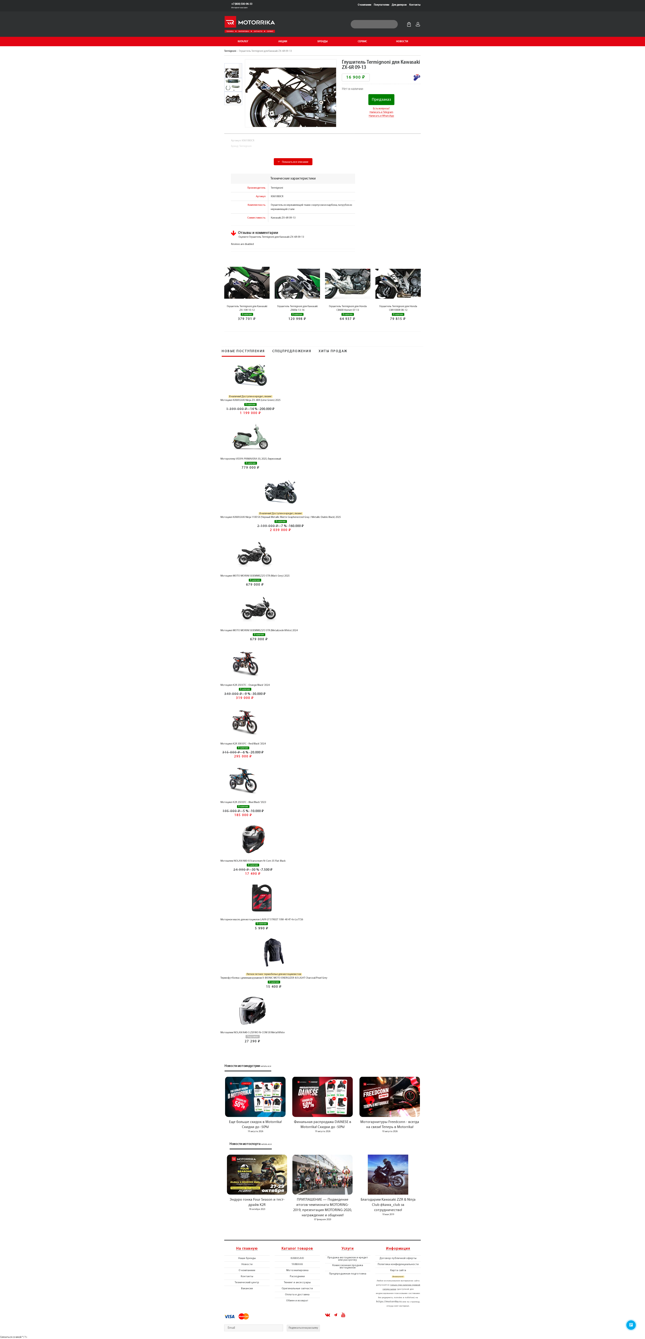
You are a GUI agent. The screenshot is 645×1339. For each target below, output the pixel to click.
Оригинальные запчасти (297, 1288)
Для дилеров (399, 5)
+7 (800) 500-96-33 (241, 4)
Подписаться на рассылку (303, 1328)
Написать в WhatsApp (381, 116)
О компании (364, 5)
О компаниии (247, 1270)
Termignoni (230, 51)
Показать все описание (294, 162)
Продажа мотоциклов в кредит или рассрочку (347, 1258)
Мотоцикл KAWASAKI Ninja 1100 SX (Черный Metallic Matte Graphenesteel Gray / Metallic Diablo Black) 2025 (280, 517)
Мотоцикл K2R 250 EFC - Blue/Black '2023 (243, 802)
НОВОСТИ (402, 41)
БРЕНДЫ (322, 41)
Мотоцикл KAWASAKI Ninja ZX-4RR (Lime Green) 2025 (250, 400)
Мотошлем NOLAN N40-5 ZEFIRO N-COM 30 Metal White (252, 1032)
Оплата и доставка (297, 1294)
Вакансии (247, 1288)
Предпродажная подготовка (347, 1274)
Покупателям (381, 5)
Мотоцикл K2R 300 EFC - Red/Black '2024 (243, 743)
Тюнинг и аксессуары (297, 1282)
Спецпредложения (292, 351)
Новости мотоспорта (245, 1144)
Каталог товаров (297, 1248)
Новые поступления (243, 351)
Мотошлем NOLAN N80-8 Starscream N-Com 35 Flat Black (253, 861)
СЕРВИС (362, 41)
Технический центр (247, 1282)
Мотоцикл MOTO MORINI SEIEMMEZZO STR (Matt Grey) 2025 (255, 576)
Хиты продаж (333, 351)
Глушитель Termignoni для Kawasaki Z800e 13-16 (297, 308)
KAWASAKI (297, 1258)
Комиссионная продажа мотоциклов (347, 1266)
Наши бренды (247, 1258)
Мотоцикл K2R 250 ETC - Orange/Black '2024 (245, 685)
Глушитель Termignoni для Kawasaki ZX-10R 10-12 (247, 308)
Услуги (348, 1248)
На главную (247, 1248)
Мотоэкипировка (297, 1270)
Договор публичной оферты (398, 1258)
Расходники (297, 1276)
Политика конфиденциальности (398, 1264)
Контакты (414, 5)
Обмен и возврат (297, 1300)
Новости (247, 1264)
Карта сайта (398, 1270)
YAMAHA (297, 1264)
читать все (266, 1066)
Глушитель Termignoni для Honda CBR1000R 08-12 (398, 308)
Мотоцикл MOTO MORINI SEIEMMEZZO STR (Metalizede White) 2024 (259, 630)
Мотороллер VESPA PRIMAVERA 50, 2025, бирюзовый (250, 459)
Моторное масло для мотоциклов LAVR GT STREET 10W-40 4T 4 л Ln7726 (261, 919)
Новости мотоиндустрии (242, 1066)
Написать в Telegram (381, 112)
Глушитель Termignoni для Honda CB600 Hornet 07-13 (348, 308)
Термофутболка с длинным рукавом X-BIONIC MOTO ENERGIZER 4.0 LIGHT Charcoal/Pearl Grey (273, 978)
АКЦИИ (282, 41)
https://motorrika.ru (389, 1302)
